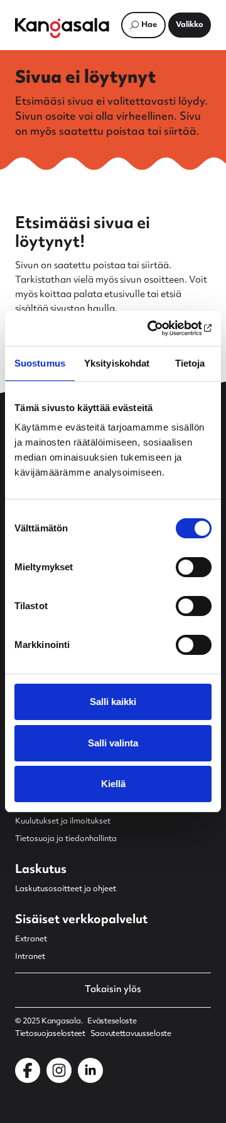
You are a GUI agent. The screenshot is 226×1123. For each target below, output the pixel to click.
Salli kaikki (113, 701)
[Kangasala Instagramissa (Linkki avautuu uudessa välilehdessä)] (59, 1070)
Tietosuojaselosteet (50, 1034)
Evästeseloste (111, 1021)
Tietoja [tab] (190, 363)
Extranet (31, 939)
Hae (149, 25)
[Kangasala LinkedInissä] (90, 1070)
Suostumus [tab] (39, 363)
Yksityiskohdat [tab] (116, 363)
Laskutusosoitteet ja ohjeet (65, 889)
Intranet (30, 957)
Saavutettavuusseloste (130, 1034)
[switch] (194, 567)
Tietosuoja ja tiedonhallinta (66, 839)
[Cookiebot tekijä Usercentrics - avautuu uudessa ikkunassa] (159, 328)
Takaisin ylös (113, 990)
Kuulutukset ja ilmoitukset (62, 821)
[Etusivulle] (62, 28)
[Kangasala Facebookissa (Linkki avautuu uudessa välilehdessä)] (27, 1070)
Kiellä (113, 783)
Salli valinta (113, 743)
